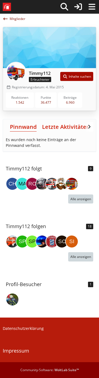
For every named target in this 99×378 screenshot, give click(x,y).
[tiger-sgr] (61, 183)
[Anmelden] (78, 7)
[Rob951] (32, 183)
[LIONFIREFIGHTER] (42, 241)
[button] (76, 76)
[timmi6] (12, 241)
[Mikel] (71, 183)
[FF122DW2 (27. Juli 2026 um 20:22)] (12, 299)
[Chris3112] (12, 183)
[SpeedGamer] (32, 241)
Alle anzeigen (80, 199)
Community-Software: (49, 370)
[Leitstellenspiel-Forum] (7, 6)
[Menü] (91, 6)
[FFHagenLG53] (52, 183)
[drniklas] (52, 241)
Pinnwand (23, 126)
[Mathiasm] (22, 183)
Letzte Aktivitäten (66, 126)
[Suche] (64, 6)
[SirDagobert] (71, 241)
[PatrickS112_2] (42, 183)
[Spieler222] (22, 241)
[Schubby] (61, 241)
